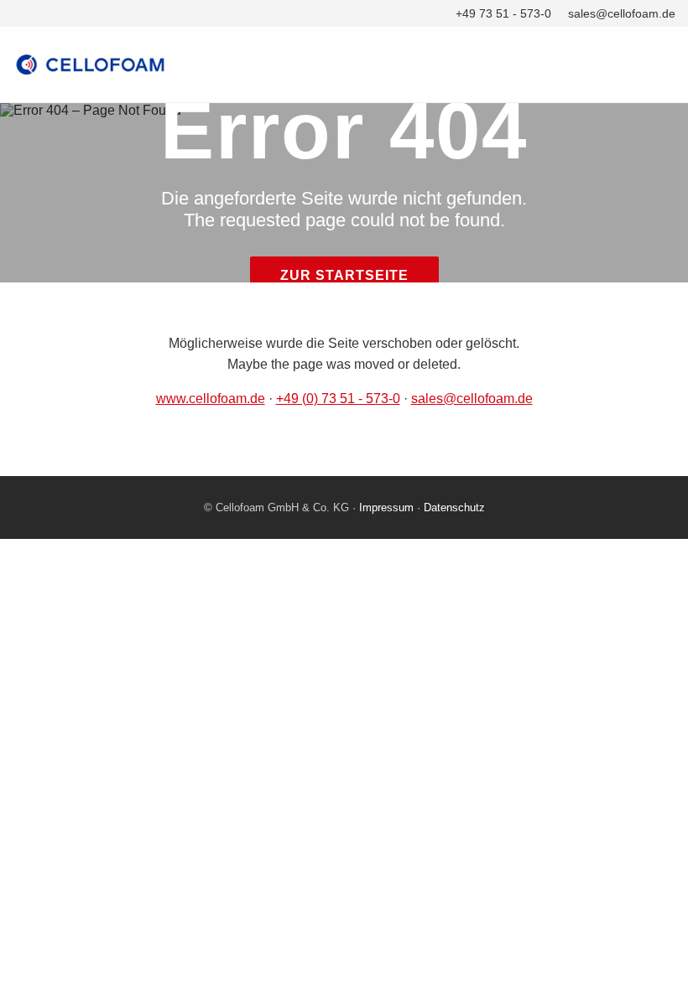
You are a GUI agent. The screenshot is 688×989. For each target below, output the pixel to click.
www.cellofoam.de (210, 398)
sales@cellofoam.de (621, 13)
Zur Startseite (344, 275)
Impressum (386, 507)
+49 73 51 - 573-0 (503, 13)
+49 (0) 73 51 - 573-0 (338, 398)
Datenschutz (454, 507)
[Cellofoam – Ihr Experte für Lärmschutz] (344, 64)
